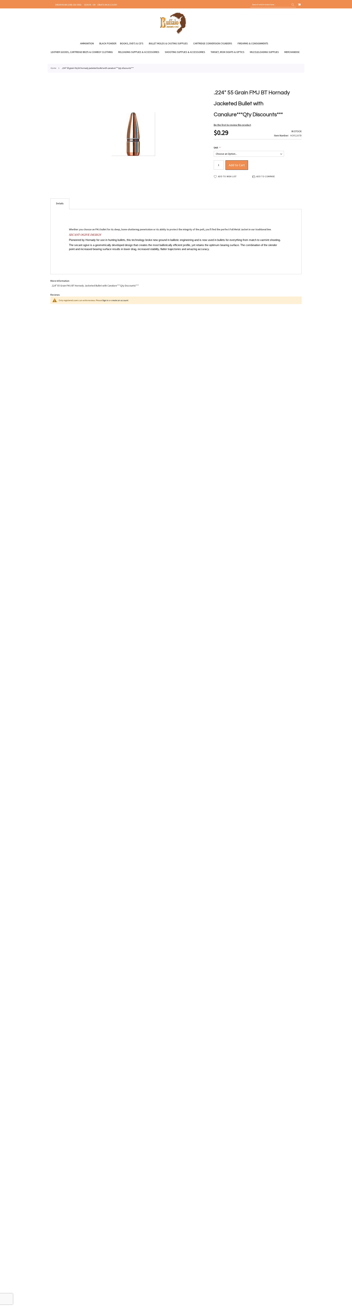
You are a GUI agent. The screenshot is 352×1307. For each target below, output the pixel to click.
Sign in (105, 300)
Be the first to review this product (232, 124)
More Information (59, 280)
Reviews (55, 294)
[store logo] (173, 33)
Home (53, 68)
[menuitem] (89, 43)
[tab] (59, 203)
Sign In (87, 4)
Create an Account (107, 4)
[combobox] (273, 4)
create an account (119, 300)
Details (60, 203)
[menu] (176, 47)
